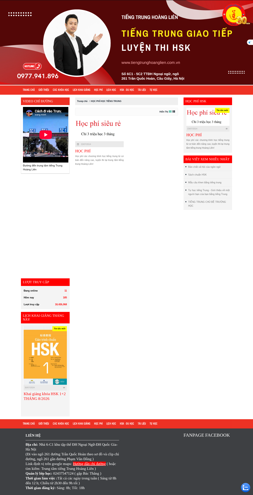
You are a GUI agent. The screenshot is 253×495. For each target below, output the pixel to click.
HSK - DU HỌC (127, 90)
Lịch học (111, 90)
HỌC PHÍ (83, 151)
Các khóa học (61, 90)
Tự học (153, 90)
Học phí (98, 90)
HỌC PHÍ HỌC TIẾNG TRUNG (106, 101)
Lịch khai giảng (81, 90)
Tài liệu (142, 90)
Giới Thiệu (44, 90)
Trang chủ (29, 90)
